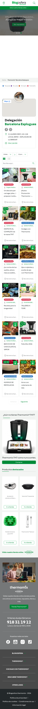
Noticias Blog (9, 184)
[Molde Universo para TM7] (10, 521)
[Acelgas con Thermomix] (28, 214)
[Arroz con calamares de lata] (28, 367)
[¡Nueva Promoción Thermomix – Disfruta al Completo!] (28, 176)
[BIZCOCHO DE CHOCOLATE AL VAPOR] (10, 329)
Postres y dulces (10, 338)
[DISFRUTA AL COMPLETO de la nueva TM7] (10, 214)
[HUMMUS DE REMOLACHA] (10, 367)
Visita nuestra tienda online (18, 8)
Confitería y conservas (29, 261)
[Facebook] (8, 641)
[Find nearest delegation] (3, 3)
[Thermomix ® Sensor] (28, 521)
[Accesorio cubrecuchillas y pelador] (10, 485)
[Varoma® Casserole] (28, 485)
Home (4, 80)
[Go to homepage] (19, 3)
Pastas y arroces (27, 376)
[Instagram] (22, 641)
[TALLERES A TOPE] (28, 291)
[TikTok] (30, 641)
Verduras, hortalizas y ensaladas (14, 376)
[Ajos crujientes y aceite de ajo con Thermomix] (28, 252)
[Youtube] (15, 641)
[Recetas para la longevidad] (10, 291)
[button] (34, 3)
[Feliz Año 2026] (28, 329)
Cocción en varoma (28, 223)
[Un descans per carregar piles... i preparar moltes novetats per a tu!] (10, 176)
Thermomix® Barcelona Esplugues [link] (18, 80)
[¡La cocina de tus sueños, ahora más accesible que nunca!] (10, 252)
